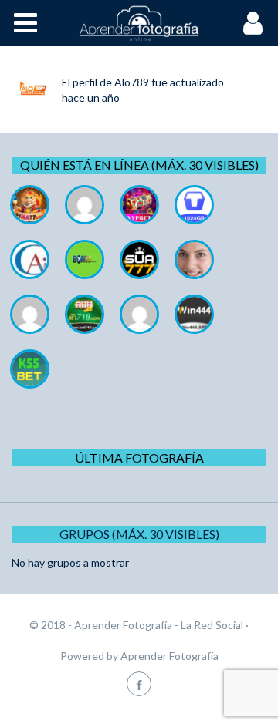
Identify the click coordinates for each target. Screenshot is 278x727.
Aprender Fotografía (169, 655)
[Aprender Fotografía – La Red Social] (139, 23)
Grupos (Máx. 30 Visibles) (139, 534)
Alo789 (131, 82)
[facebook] (139, 683)
